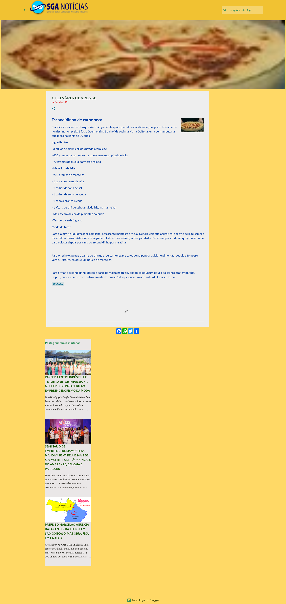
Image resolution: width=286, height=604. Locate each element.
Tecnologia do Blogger (145, 600)
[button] (54, 109)
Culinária (58, 284)
